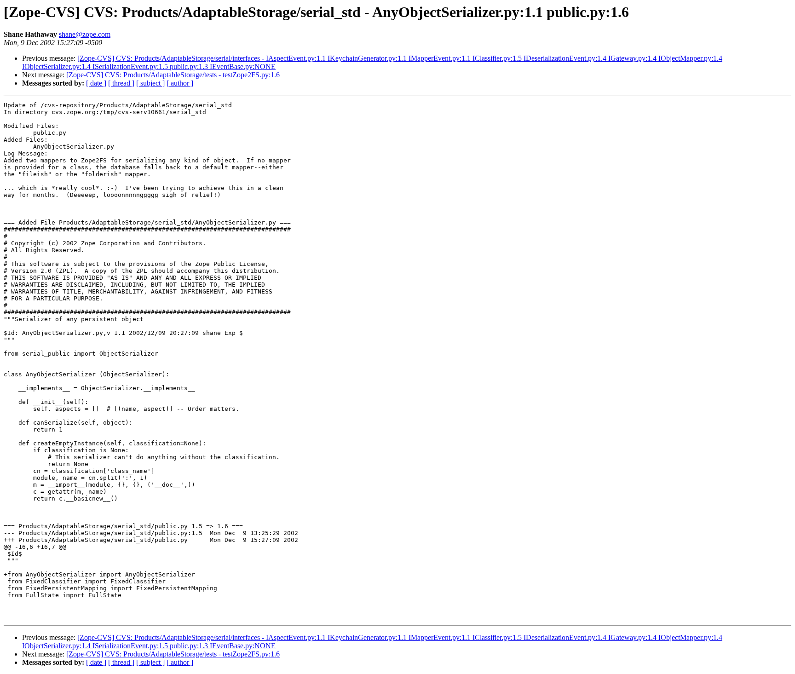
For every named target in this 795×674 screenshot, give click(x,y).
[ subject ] (150, 83)
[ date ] (96, 83)
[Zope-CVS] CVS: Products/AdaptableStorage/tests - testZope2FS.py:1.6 (173, 75)
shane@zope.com (84, 34)
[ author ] (180, 83)
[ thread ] (121, 83)
